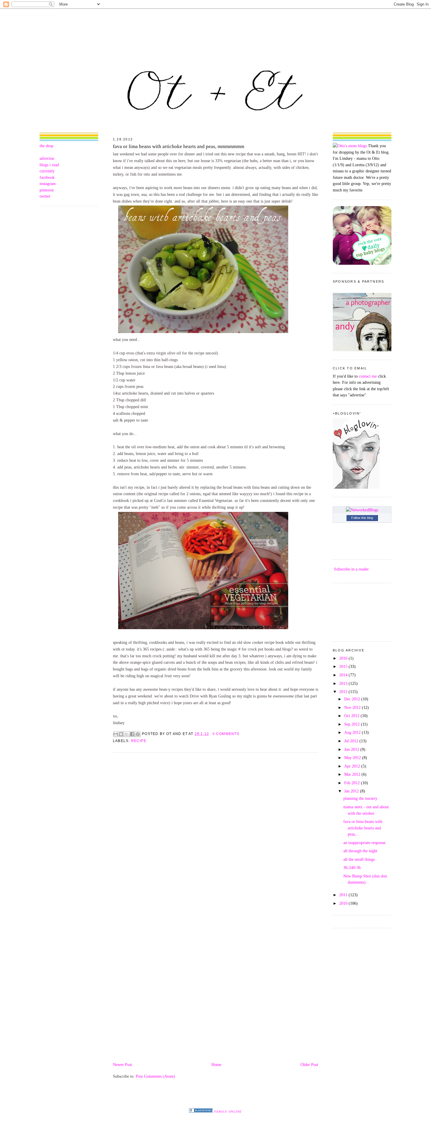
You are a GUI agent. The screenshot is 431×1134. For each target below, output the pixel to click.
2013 (344, 683)
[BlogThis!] (121, 734)
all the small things (359, 859)
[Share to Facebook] (132, 734)
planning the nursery (360, 798)
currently (47, 171)
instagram (48, 183)
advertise (47, 158)
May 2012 (353, 757)
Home (216, 1064)
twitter (45, 196)
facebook (47, 177)
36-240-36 (352, 867)
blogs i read (49, 164)
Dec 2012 (352, 699)
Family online (228, 1111)
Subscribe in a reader (351, 569)
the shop (46, 145)
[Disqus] (215, 832)
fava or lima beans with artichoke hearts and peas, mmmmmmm (178, 146)
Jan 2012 (352, 791)
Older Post (309, 1064)
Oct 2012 (352, 715)
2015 (344, 666)
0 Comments (226, 734)
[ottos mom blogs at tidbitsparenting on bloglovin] (356, 487)
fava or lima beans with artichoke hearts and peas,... (362, 827)
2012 (344, 691)
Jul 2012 (351, 741)
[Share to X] (127, 734)
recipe (138, 741)
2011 (344, 894)
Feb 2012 (352, 782)
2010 (344, 903)
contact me (368, 376)
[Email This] (115, 734)
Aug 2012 (353, 732)
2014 (344, 675)
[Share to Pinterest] (138, 734)
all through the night (360, 850)
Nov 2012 (353, 707)
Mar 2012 (353, 774)
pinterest (47, 190)
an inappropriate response (364, 842)
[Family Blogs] (201, 1111)
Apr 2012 (352, 766)
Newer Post (122, 1064)
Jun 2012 (352, 749)
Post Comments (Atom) (155, 1076)
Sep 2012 (352, 724)
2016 (344, 658)
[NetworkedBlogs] (362, 509)
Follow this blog (362, 518)
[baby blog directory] (362, 263)
